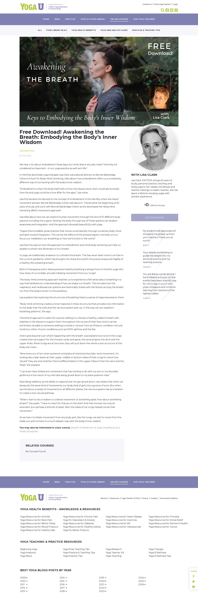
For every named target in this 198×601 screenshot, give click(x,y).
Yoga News (26, 556)
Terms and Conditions (169, 498)
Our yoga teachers (144, 19)
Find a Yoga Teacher (162, 4)
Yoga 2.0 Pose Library (93, 19)
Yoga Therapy (156, 549)
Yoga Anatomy (28, 552)
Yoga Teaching (113, 556)
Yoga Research (114, 549)
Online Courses (119, 19)
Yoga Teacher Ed (115, 552)
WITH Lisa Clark (144, 174)
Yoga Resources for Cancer (163, 527)
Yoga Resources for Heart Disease (124, 516)
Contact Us (147, 4)
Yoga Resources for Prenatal (164, 516)
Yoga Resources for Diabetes (78, 523)
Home (46, 19)
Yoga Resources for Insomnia (121, 520)
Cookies (154, 498)
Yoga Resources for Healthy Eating (81, 527)
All (40, 30)
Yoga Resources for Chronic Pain (80, 516)
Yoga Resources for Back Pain (36, 520)
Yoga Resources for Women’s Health (168, 523)
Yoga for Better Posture (76, 530)
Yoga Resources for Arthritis (35, 516)
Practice (70, 19)
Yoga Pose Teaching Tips (76, 549)
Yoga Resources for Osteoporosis (123, 527)
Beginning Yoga (28, 549)
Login (175, 4)
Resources (114, 498)
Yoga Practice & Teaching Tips (79, 552)
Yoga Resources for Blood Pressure (39, 527)
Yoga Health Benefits (84, 30)
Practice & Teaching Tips (146, 30)
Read (57, 19)
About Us (104, 498)
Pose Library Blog (56, 30)
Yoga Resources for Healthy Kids (37, 530)
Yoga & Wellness (157, 552)
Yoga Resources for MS (118, 523)
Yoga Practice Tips (72, 556)
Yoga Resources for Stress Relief (166, 520)
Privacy (145, 498)
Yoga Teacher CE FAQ (131, 498)
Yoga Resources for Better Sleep (37, 523)
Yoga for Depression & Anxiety (79, 520)
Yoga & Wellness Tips (160, 556)
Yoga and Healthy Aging (114, 30)
